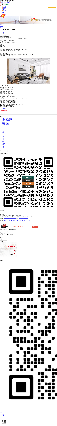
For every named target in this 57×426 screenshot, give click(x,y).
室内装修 (20, 220)
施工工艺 (3, 11)
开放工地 (4, 10)
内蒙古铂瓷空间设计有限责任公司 (23, 218)
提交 (1, 153)
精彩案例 (3, 139)
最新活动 (3, 146)
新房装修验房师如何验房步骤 (6, 120)
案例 (2, 413)
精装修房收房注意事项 (5, 124)
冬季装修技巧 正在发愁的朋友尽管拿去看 (7, 112)
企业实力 (3, 136)
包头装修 (9, 220)
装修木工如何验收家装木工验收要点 (7, 118)
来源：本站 (4, 32)
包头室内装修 (29, 220)
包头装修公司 (5, 220)
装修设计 (3, 133)
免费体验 (3, 414)
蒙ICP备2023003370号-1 (12, 218)
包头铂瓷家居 (24, 220)
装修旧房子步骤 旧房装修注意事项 (20, 112)
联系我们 (3, 147)
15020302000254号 (6, 218)
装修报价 (4, 7)
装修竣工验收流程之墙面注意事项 (31, 112)
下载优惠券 (3, 143)
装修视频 (3, 141)
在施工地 (3, 138)
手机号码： (2, 239)
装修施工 (3, 132)
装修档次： (2, 237)
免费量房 (3, 144)
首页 (1, 24)
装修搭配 (3, 131)
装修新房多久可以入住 (5, 122)
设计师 (3, 9)
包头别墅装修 (13, 220)
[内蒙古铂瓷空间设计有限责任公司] (5, 2)
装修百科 (1, 26)
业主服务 (3, 142)
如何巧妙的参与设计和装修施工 (42, 112)
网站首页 (4, 6)
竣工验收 (1, 27)
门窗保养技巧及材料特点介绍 (6, 123)
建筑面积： (2, 232)
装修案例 (4, 8)
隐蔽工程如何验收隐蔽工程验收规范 (7, 119)
